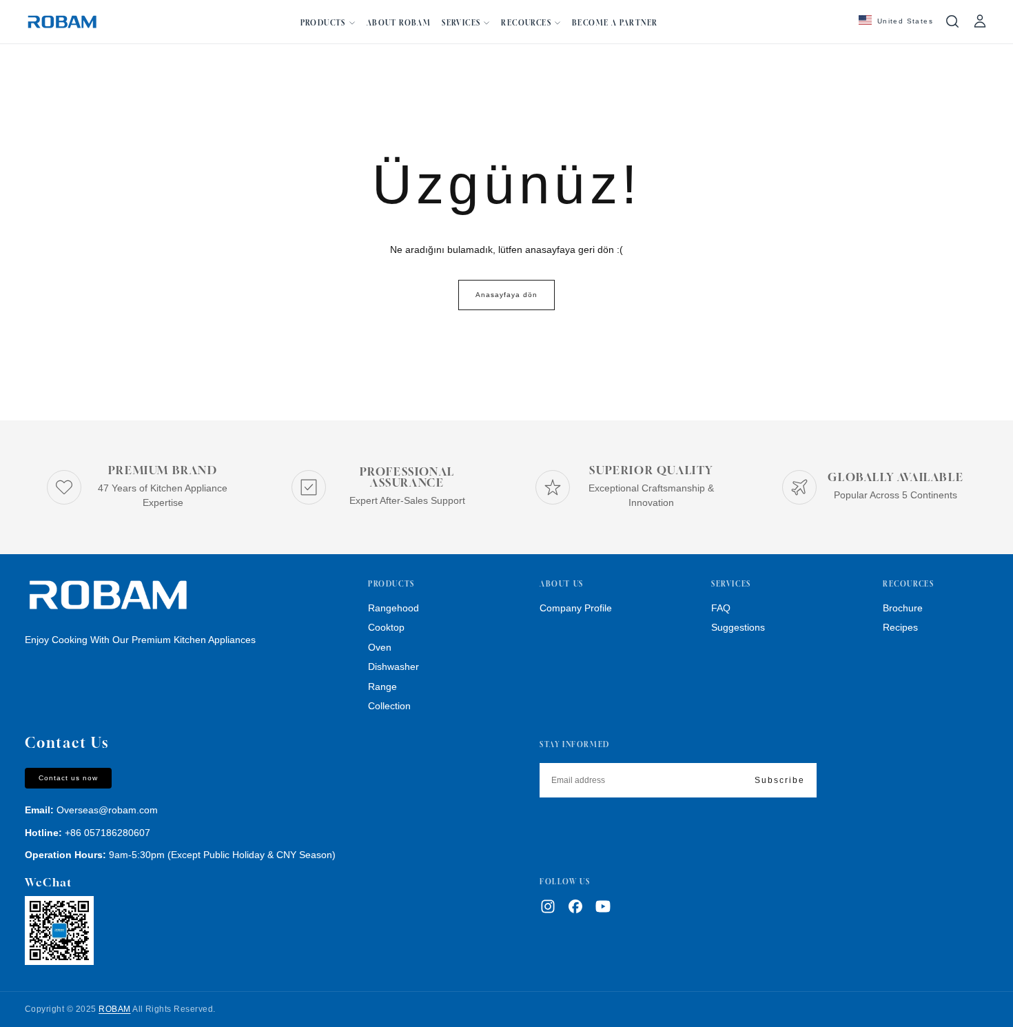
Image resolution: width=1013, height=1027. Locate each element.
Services (461, 23)
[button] (896, 21)
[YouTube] (603, 906)
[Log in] (980, 21)
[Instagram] (548, 906)
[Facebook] (575, 906)
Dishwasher (393, 666)
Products (323, 23)
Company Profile (576, 607)
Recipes (900, 627)
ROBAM (114, 1009)
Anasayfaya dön (506, 294)
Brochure (903, 607)
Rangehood (393, 607)
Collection (389, 705)
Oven (379, 647)
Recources (526, 23)
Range (382, 686)
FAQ (720, 607)
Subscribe (780, 780)
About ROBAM (399, 23)
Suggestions (738, 627)
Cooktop (386, 627)
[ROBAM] (107, 596)
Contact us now (68, 778)
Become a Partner (614, 23)
